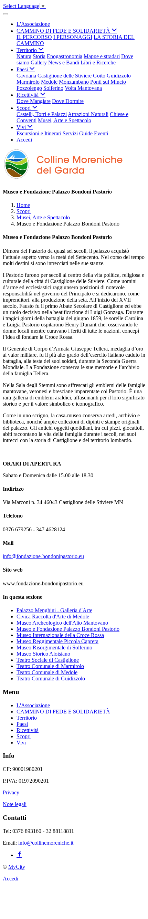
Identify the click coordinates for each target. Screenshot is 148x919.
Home (23, 205)
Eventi (101, 133)
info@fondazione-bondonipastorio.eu (43, 556)
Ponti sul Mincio (108, 82)
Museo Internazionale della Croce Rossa (60, 635)
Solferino (53, 88)
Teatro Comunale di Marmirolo (50, 666)
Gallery (39, 62)
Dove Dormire (68, 101)
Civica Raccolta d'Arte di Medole (53, 616)
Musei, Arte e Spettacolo (64, 120)
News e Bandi (63, 62)
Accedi (24, 140)
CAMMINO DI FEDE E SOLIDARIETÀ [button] (64, 31)
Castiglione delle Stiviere (65, 76)
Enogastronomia (64, 56)
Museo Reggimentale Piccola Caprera (57, 641)
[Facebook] (19, 855)
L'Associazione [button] (33, 24)
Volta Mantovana (83, 88)
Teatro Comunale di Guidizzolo (51, 678)
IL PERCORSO (34, 37)
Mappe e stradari (102, 56)
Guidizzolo (119, 76)
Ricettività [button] (28, 95)
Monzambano (74, 82)
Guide (86, 133)
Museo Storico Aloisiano (43, 654)
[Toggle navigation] (5, 14)
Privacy (11, 792)
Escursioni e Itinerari (39, 133)
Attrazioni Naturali (88, 114)
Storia (39, 56)
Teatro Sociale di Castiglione (48, 660)
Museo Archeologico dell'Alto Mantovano (62, 623)
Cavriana (26, 76)
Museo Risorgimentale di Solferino (54, 647)
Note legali (15, 804)
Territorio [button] (27, 50)
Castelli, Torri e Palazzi (42, 114)
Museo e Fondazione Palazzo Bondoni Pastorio (68, 629)
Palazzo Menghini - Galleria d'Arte (54, 610)
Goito (99, 76)
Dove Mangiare (34, 101)
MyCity (16, 867)
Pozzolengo (29, 88)
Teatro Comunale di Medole (47, 672)
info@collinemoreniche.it (45, 843)
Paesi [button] (23, 69)
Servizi (70, 133)
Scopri (24, 211)
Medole (49, 82)
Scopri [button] (24, 108)
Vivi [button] (22, 127)
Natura (24, 56)
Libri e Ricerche (98, 62)
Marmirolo (28, 82)
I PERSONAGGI (72, 37)
